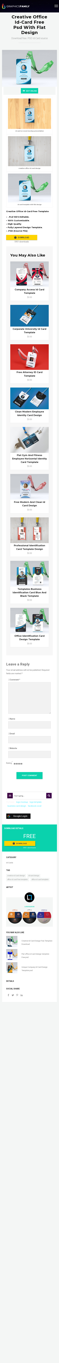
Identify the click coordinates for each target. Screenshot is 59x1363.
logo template (35, 802)
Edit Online (31, 91)
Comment (15, 680)
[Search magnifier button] (49, 795)
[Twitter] (13, 995)
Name (12, 719)
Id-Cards (9, 863)
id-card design (33, 876)
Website (13, 748)
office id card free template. (17, 879)
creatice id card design (16, 876)
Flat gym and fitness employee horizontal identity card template (29, 458)
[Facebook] (8, 995)
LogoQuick (29, 907)
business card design (17, 806)
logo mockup (22, 802)
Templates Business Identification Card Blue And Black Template (29, 592)
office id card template (40, 879)
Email (12, 734)
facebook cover (35, 806)
